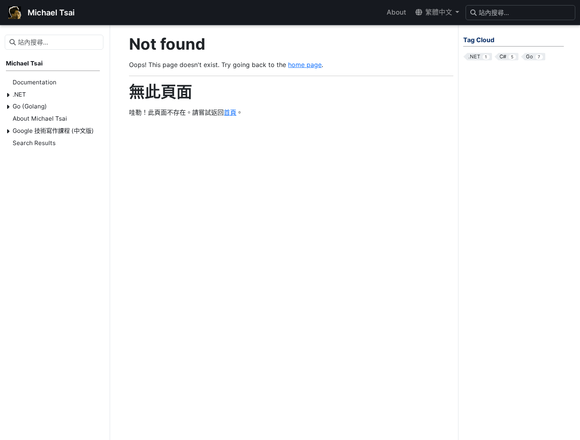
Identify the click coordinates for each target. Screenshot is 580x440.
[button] (437, 12)
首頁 (230, 112)
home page (305, 65)
